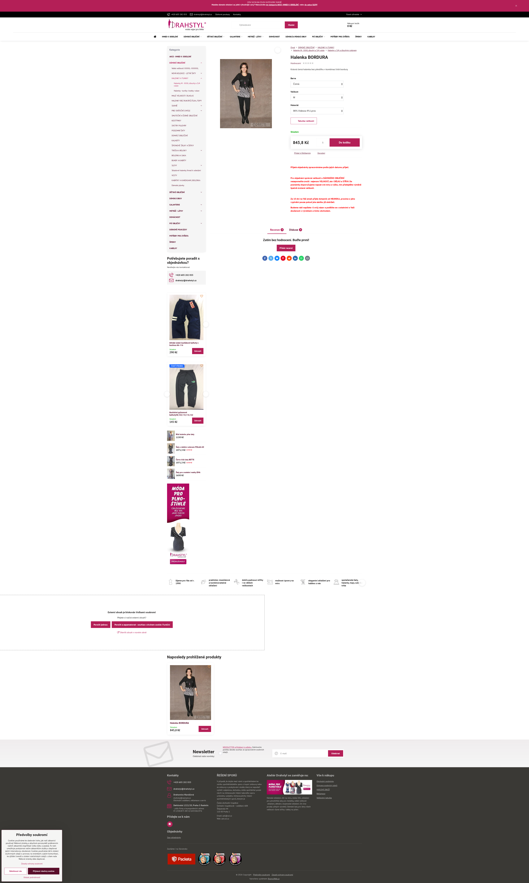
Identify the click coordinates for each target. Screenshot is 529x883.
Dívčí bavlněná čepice (179, 412)
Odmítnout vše (15, 871)
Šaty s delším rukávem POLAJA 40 (190, 447)
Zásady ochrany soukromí (282, 874)
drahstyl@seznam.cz (182, 798)
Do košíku (344, 142)
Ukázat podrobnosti (32, 877)
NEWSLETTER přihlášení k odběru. (237, 747)
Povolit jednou (101, 624)
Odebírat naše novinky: (204, 756)
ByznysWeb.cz (274, 878)
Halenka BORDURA (179, 723)
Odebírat (335, 753)
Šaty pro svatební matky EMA (188, 472)
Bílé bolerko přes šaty (185, 434)
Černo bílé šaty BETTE (185, 459)
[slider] (308, 63)
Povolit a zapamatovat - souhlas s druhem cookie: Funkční (142, 624)
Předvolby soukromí (261, 874)
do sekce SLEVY (311, 4)
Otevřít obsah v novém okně (132, 632)
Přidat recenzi (286, 248)
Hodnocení (296, 63)
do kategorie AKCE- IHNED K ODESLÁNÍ (282, 4)
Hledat (291, 25)
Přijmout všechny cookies (43, 871)
